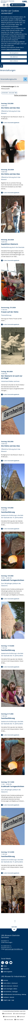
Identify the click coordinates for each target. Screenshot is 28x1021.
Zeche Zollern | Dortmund (10, 983)
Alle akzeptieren (14, 53)
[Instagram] (2, 962)
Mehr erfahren (14, 61)
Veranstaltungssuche (8, 79)
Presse (5, 966)
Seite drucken (9, 1019)
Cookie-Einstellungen (20, 1013)
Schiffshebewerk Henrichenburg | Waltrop (14, 994)
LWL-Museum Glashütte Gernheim (7, 1)
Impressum (22, 1016)
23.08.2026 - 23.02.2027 (8, 92)
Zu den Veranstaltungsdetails (11, 122)
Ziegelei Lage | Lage (8, 1000)
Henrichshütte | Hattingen (10, 991)
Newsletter (6, 969)
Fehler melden (20, 1019)
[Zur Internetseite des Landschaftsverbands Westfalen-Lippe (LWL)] (24, 1)
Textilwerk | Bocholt (8, 997)
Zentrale (5, 980)
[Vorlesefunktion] (1, 66)
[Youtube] (10, 962)
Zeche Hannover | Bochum (10, 986)
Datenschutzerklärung (13, 49)
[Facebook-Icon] (6, 962)
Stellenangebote (7, 971)
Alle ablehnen (14, 57)
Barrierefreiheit (8, 1013)
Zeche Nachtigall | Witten (10, 989)
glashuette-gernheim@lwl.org (13, 949)
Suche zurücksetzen (20, 95)
